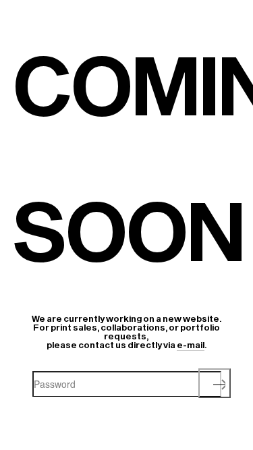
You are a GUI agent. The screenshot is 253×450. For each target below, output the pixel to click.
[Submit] (214, 383)
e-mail (190, 344)
